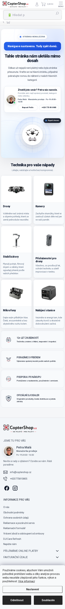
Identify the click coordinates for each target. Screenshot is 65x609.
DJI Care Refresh (12, 539)
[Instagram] (15, 488)
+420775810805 (18, 478)
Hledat (57, 13)
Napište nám (10, 544)
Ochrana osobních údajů (16, 517)
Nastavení (32, 589)
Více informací (26, 581)
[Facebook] (6, 488)
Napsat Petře (28, 107)
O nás (6, 507)
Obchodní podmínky (13, 512)
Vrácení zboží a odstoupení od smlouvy (23, 533)
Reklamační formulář (14, 528)
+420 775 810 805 (49, 107)
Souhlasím (48, 600)
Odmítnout (17, 600)
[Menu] (61, 4)
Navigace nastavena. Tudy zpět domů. (32, 46)
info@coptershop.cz (20, 472)
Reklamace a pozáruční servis (19, 523)
